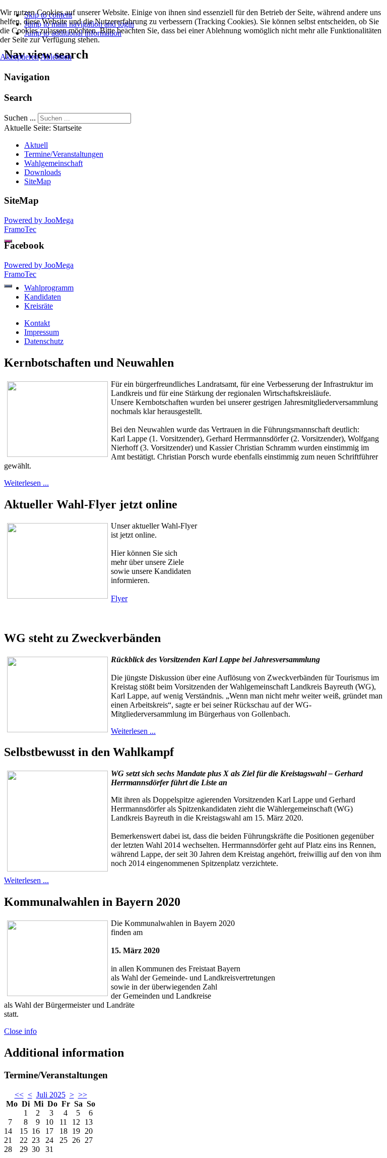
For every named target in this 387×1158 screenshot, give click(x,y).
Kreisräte (38, 306)
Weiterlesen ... (26, 483)
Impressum (41, 332)
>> (82, 1094)
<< (19, 1094)
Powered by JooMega (39, 220)
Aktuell (36, 145)
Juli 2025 (51, 1094)
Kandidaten (42, 297)
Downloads (42, 172)
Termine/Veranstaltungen (63, 154)
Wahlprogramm (49, 287)
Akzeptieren (19, 56)
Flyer (119, 598)
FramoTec (20, 229)
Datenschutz (43, 341)
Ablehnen (56, 56)
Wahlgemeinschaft (53, 163)
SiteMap (37, 181)
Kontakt (37, 323)
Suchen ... (20, 117)
